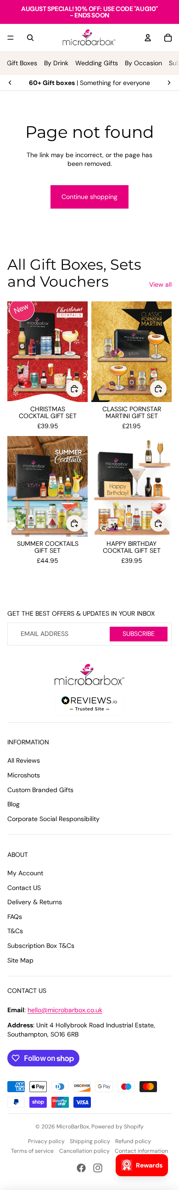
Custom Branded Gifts (40, 790)
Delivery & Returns (34, 902)
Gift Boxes (22, 63)
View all (160, 284)
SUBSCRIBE (139, 633)
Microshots (23, 775)
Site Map (20, 960)
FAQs (14, 916)
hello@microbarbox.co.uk (65, 1010)
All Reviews (23, 760)
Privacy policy (46, 1141)
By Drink (56, 63)
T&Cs (15, 931)
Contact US (24, 888)
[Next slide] (169, 83)
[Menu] (10, 37)
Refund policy (133, 1141)
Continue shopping (89, 197)
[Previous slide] (10, 83)
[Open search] (30, 38)
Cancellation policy (84, 1151)
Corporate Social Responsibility (53, 819)
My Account (25, 873)
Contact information (141, 1151)
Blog (13, 804)
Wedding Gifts (96, 63)
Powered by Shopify (117, 1126)
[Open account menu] (148, 38)
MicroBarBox (72, 1126)
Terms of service (32, 1151)
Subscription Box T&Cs (40, 945)
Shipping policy (90, 1141)
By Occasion (143, 63)
